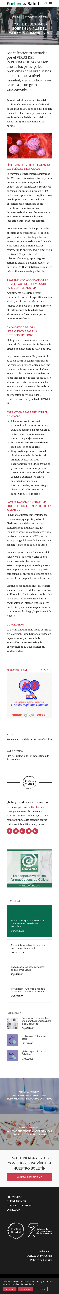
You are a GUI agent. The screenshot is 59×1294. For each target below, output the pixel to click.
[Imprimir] (35, 831)
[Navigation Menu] (50, 3)
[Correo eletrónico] (29, 831)
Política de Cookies (41, 1260)
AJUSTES (41, 1289)
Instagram (13, 811)
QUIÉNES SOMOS (16, 1201)
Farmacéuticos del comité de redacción (29, 739)
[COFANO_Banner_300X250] (29, 888)
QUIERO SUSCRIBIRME (29, 1177)
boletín (11, 815)
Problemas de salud (36, 16)
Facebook (36, 807)
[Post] (16, 831)
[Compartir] (9, 831)
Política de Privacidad (39, 1255)
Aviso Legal (45, 1251)
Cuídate (16, 16)
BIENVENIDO (14, 1196)
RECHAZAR (25, 1289)
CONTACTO (13, 1209)
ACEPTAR (10, 1289)
